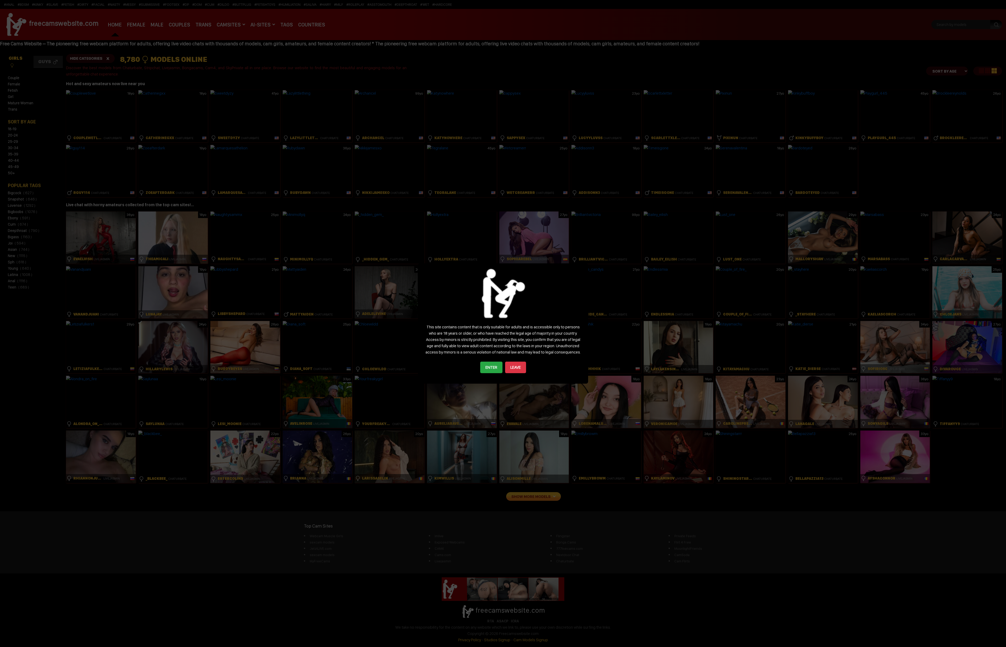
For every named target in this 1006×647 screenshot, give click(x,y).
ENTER (491, 367)
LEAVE (515, 367)
